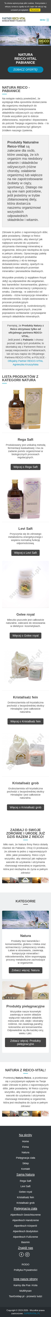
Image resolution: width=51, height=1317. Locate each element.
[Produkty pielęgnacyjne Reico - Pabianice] (25, 990)
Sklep (25, 1163)
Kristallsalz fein (25, 1197)
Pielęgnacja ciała (25, 1157)
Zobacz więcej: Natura (26, 970)
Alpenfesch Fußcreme (25, 1236)
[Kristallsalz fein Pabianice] (25, 667)
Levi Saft (25, 1186)
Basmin (25, 1242)
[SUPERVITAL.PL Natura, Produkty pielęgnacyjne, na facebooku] (21, 1254)
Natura (25, 1152)
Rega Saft (25, 1180)
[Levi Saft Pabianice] (25, 498)
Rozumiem (35, 10)
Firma (25, 1147)
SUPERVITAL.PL (32, 1313)
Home (25, 1141)
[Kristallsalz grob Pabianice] (25, 753)
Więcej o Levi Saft (25, 552)
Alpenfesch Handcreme (25, 1220)
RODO (25, 1264)
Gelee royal (25, 1191)
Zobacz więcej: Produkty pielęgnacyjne (25, 1042)
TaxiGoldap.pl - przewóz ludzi (25, 1296)
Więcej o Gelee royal (25, 635)
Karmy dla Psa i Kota (25, 1285)
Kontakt (25, 1168)
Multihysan (25, 1290)
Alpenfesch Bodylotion (25, 1231)
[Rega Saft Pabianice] (25, 409)
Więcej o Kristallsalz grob (25, 807)
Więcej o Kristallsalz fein (25, 721)
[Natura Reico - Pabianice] (25, 919)
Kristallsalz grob (26, 1202)
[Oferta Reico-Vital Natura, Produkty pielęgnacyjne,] (25, 1113)
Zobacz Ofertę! (25, 69)
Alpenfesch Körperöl (25, 1225)
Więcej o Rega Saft (25, 466)
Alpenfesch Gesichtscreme (25, 1214)
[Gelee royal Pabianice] (25, 584)
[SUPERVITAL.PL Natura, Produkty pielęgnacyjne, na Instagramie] (27, 1254)
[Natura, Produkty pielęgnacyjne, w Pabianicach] (25, 880)
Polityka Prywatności (25, 1270)
